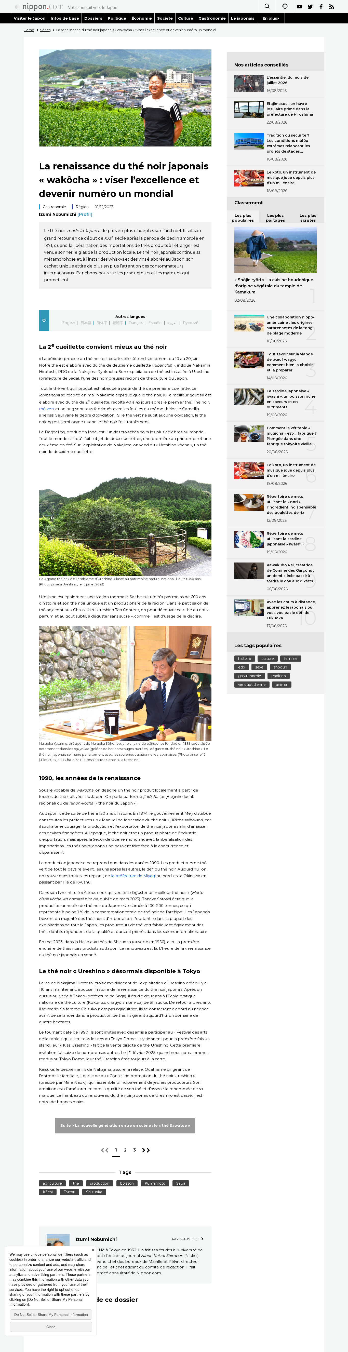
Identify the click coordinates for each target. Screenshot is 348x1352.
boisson (127, 1183)
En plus (269, 18)
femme (291, 658)
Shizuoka (94, 1192)
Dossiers (93, 18)
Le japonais (243, 18)
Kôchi (48, 1192)
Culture (185, 18)
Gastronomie (212, 18)
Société (165, 18)
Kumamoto (155, 1183)
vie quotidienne (252, 684)
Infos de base (65, 18)
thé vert (46, 408)
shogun (280, 667)
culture (267, 658)
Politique (117, 18)
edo (241, 667)
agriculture (52, 1183)
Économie (141, 18)
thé (76, 1183)
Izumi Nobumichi (65, 214)
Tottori (69, 1192)
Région (82, 207)
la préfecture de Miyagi (133, 875)
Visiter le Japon (29, 18)
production (99, 1183)
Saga (180, 1183)
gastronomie (249, 676)
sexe (259, 667)
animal (282, 684)
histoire (244, 658)
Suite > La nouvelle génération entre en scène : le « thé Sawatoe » (125, 1125)
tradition (278, 676)
